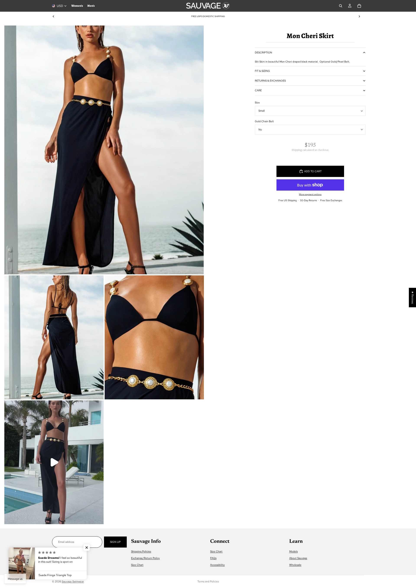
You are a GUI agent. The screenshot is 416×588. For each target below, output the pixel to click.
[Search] (340, 6)
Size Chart (137, 565)
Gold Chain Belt (264, 121)
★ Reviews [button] (412, 297)
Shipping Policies (141, 551)
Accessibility (217, 565)
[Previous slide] (53, 16)
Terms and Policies (208, 581)
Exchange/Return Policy (145, 558)
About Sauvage (298, 558)
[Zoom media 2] (54, 337)
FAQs (213, 558)
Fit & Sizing (262, 71)
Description (263, 52)
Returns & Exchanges (270, 80)
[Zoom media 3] (154, 337)
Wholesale (295, 565)
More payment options (310, 194)
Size (257, 102)
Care (258, 90)
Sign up (115, 542)
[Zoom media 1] (104, 150)
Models (293, 551)
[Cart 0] (359, 6)
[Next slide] (359, 16)
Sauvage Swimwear (73, 581)
